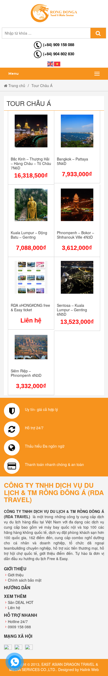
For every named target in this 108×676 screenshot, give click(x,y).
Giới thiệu (16, 574)
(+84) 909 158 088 (58, 44)
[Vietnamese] (57, 63)
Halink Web (89, 669)
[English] (50, 63)
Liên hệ (14, 607)
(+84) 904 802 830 (58, 54)
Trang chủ (16, 85)
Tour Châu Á (41, 85)
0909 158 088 (19, 626)
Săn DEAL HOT (21, 602)
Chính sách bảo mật (24, 580)
